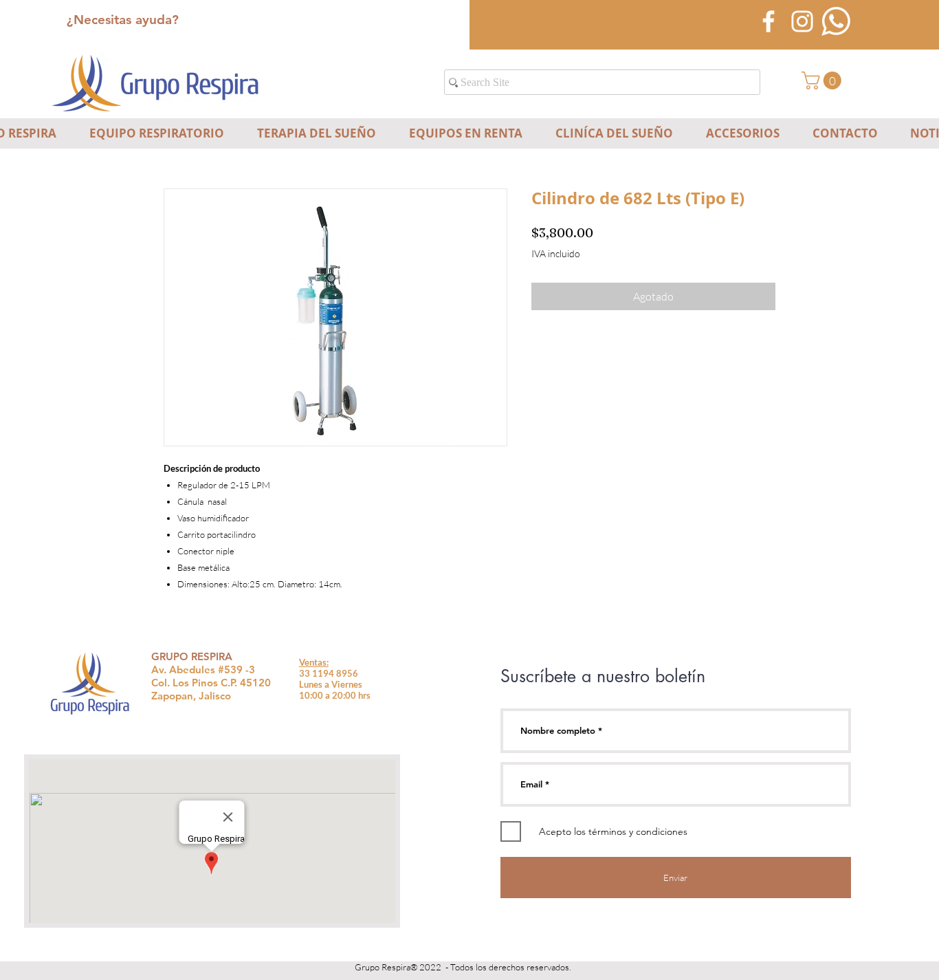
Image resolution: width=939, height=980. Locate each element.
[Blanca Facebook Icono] (768, 21)
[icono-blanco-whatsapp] (835, 21)
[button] (824, 80)
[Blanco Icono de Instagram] (802, 21)
